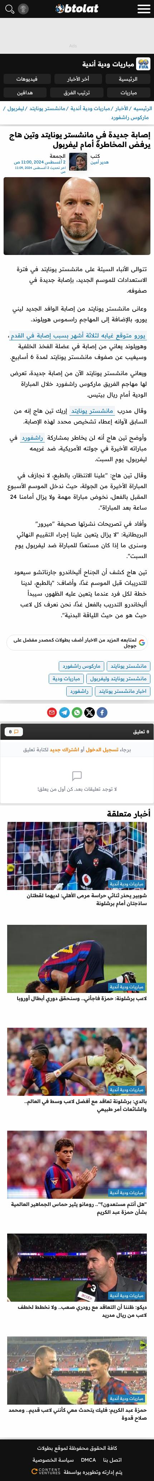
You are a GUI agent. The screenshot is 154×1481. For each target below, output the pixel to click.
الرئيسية (128, 79)
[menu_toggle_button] (144, 9)
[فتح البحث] (10, 9)
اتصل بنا (112, 1460)
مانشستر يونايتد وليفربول (118, 678)
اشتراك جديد (64, 749)
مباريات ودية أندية (126, 883)
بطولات (45, 1448)
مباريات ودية (66, 678)
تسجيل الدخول (102, 749)
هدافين (25, 92)
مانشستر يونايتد (92, 410)
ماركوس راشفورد (81, 666)
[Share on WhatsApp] (77, 712)
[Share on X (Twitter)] (89, 712)
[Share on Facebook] (102, 712)
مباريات (129, 92)
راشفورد (32, 437)
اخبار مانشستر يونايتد (122, 691)
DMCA (88, 1460)
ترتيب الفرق (77, 92)
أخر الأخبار (78, 79)
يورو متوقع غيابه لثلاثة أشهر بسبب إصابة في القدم (78, 335)
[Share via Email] (52, 712)
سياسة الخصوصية (53, 1460)
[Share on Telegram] (64, 712)
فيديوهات (27, 79)
